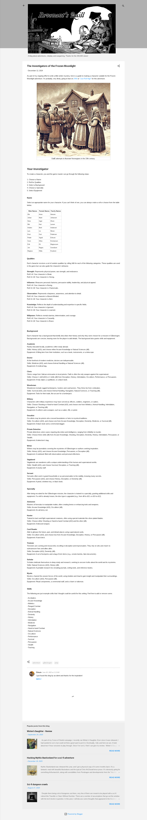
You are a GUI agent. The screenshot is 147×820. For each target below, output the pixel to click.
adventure (36, 663)
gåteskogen (47, 663)
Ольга (38, 672)
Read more (114, 751)
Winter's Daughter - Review (39, 731)
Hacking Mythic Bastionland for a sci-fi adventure (50, 758)
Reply (38, 679)
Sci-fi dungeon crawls (37, 784)
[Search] (123, 6)
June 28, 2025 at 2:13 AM (50, 672)
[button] (118, 66)
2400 (75, 79)
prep (56, 663)
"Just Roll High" (86, 79)
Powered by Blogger (75, 814)
